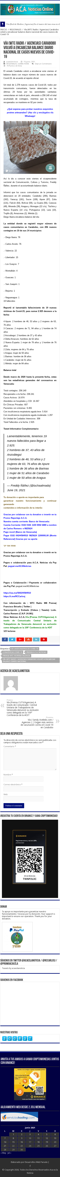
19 (47, 1142)
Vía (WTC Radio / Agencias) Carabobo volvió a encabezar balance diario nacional (29, 660)
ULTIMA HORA (23, 64)
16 (21, 1142)
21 (5, 1146)
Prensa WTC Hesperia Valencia (16, 656)
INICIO (3, 29)
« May (3, 1153)
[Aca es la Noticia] (30, 9)
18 (38, 1142)
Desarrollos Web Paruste (36, 1162)
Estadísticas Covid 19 (12, 652)
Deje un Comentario (43, 64)
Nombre (8, 774)
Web (6, 794)
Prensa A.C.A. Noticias (36, 652)
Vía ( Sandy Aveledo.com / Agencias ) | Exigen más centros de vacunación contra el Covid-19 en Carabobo (37, 722)
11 (38, 1138)
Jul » (9, 1153)
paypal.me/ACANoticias (27, 586)
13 (55, 1138)
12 (47, 1138)
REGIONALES (15, 29)
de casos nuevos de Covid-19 (24, 649)
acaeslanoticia (12, 62)
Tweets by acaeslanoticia (13, 968)
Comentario (10, 746)
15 (13, 1142)
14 (5, 1142)
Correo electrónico (13, 784)
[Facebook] (30, 1166)
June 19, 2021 (16, 490)
